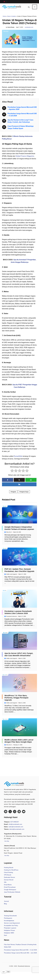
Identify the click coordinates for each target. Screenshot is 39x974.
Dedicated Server (9, 877)
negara (13, 491)
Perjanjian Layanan (10, 928)
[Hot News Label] (4, 1)
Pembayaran (8, 918)
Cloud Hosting (8, 872)
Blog (5, 903)
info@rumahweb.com (15, 824)
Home (4, 16)
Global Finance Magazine (25, 156)
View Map (6, 855)
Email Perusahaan (10, 887)
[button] (28, 7)
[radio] (12, 471)
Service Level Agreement (12, 923)
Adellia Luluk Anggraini (11, 574)
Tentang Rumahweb (10, 915)
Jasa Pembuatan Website (12, 892)
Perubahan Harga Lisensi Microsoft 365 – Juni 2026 (20, 953)
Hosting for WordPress (11, 870)
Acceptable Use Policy (11, 925)
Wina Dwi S (9, 532)
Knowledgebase (9, 920)
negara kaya (24, 491)
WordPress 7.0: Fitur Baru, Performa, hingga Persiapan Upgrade (16, 698)
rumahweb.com (29, 27)
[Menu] (34, 7)
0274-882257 (14, 822)
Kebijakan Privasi (9, 930)
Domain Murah (8, 880)
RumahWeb (18, 456)
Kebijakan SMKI (9, 933)
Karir (5, 935)
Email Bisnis (8, 884)
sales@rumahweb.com (16, 826)
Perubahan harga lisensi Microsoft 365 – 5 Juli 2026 (20, 950)
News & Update (11, 16)
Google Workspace (10, 889)
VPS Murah (7, 875)
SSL (5, 882)
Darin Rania (11, 27)
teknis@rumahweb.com (16, 829)
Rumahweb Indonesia (11, 616)
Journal (6, 901)
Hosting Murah (8, 867)
